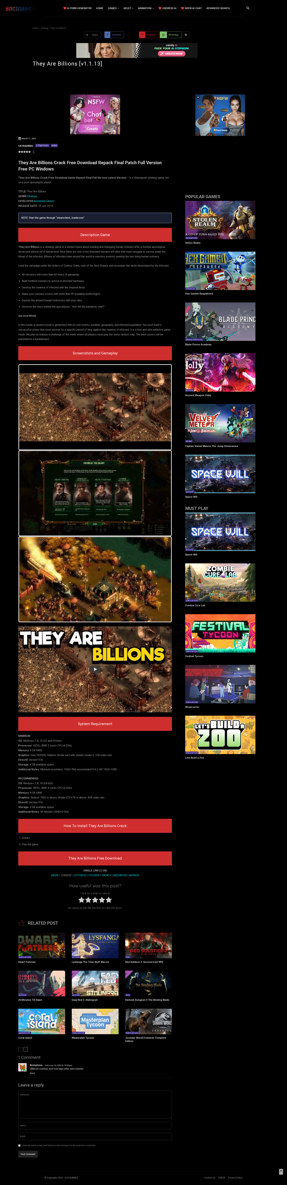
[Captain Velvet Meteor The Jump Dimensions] (220, 423)
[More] (186, 34)
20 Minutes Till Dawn (30, 1000)
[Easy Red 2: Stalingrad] (95, 983)
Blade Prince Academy (198, 344)
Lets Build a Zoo (194, 758)
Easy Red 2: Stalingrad (84, 1000)
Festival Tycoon (194, 656)
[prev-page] (20, 1049)
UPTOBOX (80, 875)
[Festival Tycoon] (220, 633)
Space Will (191, 497)
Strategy (44, 28)
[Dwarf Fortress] (41, 945)
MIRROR (134, 875)
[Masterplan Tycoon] (95, 1021)
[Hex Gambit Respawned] (220, 271)
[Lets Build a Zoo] (220, 735)
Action (76, 957)
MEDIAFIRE (120, 875)
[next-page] (26, 1049)
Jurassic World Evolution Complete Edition (145, 1039)
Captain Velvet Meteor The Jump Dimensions (211, 446)
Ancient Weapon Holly (198, 395)
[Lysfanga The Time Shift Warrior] (95, 945)
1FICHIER (93, 875)
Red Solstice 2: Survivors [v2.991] (144, 962)
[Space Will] (220, 474)
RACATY (106, 875)
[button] (248, 8)
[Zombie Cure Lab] (220, 582)
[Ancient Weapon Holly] (220, 372)
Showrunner (192, 707)
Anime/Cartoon (194, 340)
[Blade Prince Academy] (220, 321)
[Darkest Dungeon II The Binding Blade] (148, 983)
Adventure (24, 1033)
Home (36, 28)
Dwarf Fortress (27, 962)
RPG (128, 957)
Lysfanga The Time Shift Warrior (90, 962)
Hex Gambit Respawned (199, 294)
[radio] (81, 901)
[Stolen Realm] (220, 220)
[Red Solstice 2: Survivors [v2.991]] (148, 945)
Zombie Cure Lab (195, 605)
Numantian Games (44, 201)
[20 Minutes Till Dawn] (41, 983)
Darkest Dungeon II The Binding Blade (147, 1000)
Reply (32, 1073)
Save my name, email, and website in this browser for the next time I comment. (59, 1145)
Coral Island (25, 1038)
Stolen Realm (192, 243)
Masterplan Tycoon (83, 1038)
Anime (189, 441)
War (54, 145)
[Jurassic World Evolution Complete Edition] (148, 1021)
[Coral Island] (41, 1021)
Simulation (25, 957)
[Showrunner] (220, 684)
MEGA (54, 875)
